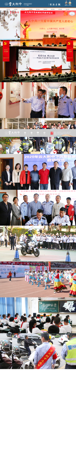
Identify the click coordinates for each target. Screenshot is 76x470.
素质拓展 (45, 9)
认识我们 (16, 9)
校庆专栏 (8, 9)
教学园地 (53, 9)
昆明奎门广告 (69, 134)
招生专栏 (23, 9)
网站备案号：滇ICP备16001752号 (59, 134)
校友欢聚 (67, 9)
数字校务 (38, 9)
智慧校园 (60, 9)
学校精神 (30, 9)
